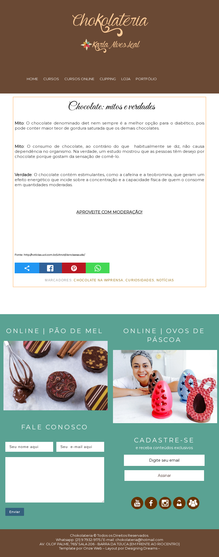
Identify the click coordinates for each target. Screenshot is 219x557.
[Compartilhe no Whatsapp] (98, 268)
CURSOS (51, 79)
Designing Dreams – (142, 548)
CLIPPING (108, 79)
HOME (32, 79)
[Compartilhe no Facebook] (50, 268)
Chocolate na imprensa (98, 280)
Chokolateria (81, 535)
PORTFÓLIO (146, 79)
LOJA (125, 79)
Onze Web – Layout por (103, 548)
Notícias (165, 280)
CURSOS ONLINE (79, 79)
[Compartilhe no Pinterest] (74, 268)
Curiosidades (140, 280)
